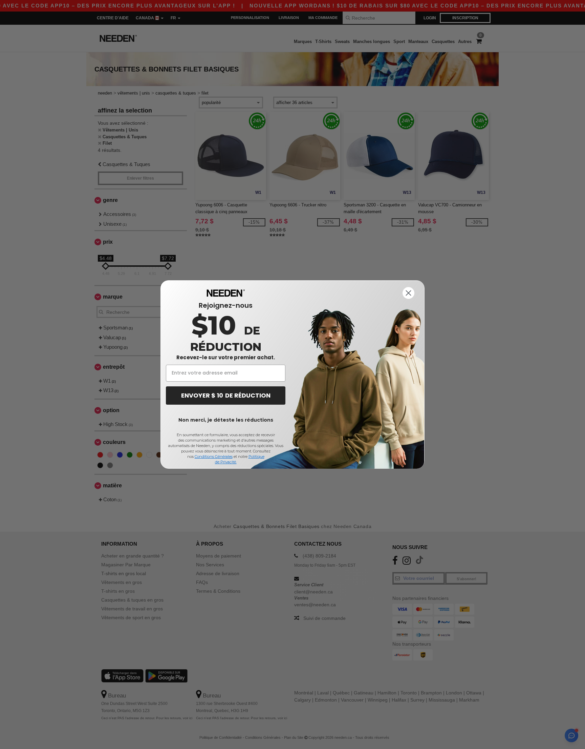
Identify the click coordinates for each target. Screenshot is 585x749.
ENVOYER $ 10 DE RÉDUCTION (225, 395)
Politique (256, 456)
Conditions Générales (214, 456)
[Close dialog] (408, 293)
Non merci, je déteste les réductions (225, 420)
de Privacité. (226, 462)
